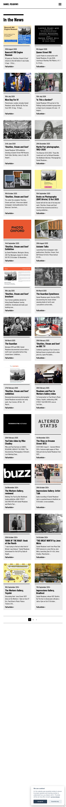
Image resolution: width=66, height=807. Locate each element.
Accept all (40, 801)
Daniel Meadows (10, 4)
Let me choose (55, 797)
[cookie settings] (64, 805)
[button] (60, 4)
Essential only (55, 801)
